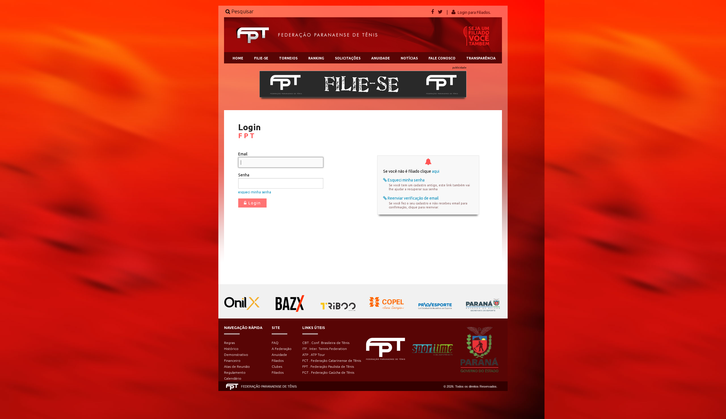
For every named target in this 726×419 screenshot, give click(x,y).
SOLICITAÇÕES (347, 58)
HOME (238, 58)
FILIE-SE (261, 58)
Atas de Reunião (237, 366)
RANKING (316, 58)
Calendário (232, 378)
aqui (435, 171)
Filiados (278, 360)
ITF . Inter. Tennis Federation (324, 348)
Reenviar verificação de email (413, 198)
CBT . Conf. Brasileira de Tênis (325, 343)
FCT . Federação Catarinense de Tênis (331, 360)
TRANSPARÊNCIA (481, 58)
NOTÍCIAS (409, 58)
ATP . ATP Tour (313, 354)
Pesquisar (242, 11)
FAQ (275, 343)
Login (254, 203)
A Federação (282, 348)
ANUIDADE (380, 58)
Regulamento (235, 372)
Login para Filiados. (474, 12)
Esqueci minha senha (406, 180)
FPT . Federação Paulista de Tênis (328, 366)
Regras (229, 343)
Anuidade (279, 354)
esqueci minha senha (254, 192)
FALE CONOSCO (442, 58)
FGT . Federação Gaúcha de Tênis (328, 372)
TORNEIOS (288, 58)
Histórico (231, 348)
